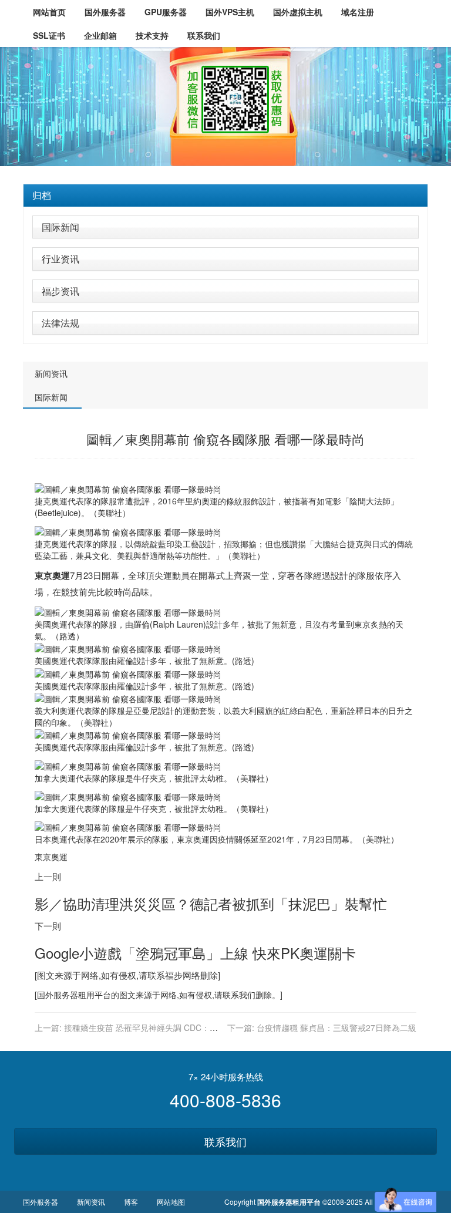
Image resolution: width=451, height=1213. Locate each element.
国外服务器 (57, 994)
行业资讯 (60, 258)
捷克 (43, 501)
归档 (41, 195)
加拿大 (47, 778)
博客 (131, 1202)
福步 (174, 975)
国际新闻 (60, 227)
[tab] (225, 195)
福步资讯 (60, 291)
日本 (372, 710)
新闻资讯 (51, 373)
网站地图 (171, 1202)
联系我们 (225, 1141)
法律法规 (60, 322)
